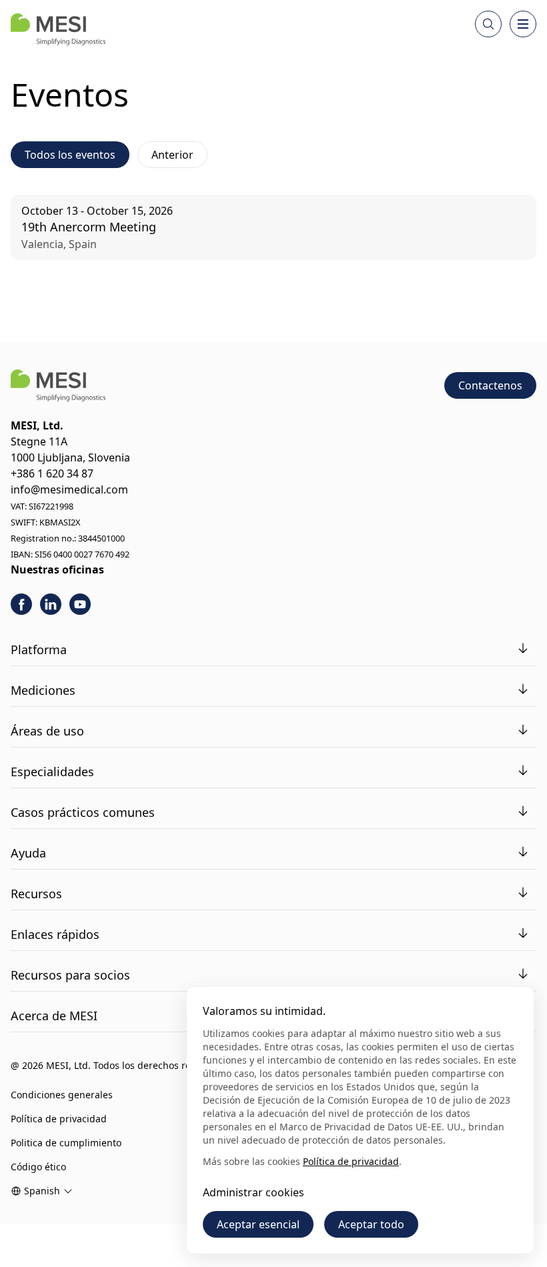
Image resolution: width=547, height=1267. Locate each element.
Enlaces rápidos (55, 934)
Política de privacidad (59, 1118)
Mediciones (43, 690)
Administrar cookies (253, 1192)
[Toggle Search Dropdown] (488, 24)
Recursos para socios (70, 975)
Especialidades (52, 772)
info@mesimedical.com (69, 489)
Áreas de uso (47, 731)
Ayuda (28, 853)
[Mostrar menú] (523, 24)
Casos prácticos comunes (83, 812)
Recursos (36, 894)
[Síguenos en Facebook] (21, 604)
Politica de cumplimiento (66, 1142)
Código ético (38, 1166)
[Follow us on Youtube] (80, 604)
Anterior (172, 154)
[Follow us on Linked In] (50, 604)
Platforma (39, 650)
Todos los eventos (70, 154)
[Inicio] (58, 29)
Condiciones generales (62, 1094)
